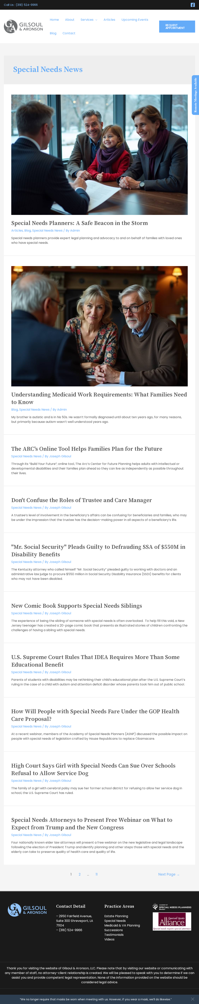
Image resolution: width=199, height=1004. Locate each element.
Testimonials (114, 934)
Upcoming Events (134, 19)
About (69, 19)
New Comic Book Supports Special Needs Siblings (76, 606)
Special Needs (115, 921)
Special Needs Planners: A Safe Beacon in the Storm (79, 223)
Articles (109, 19)
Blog (53, 33)
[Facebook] (192, 5)
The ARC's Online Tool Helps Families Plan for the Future (86, 449)
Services (87, 19)
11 (97, 874)
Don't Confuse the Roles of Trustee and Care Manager (81, 500)
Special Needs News (47, 230)
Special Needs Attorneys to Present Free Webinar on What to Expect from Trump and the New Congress (91, 823)
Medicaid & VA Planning (122, 925)
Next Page (169, 874)
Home (54, 19)
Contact (69, 33)
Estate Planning (116, 916)
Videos (109, 939)
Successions (113, 930)
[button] (192, 999)
